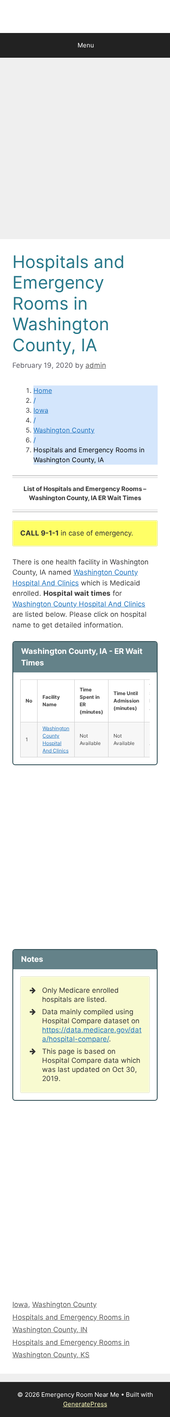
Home (42, 390)
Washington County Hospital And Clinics (78, 604)
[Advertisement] (85, 151)
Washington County (63, 430)
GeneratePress (85, 1404)
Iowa (40, 410)
